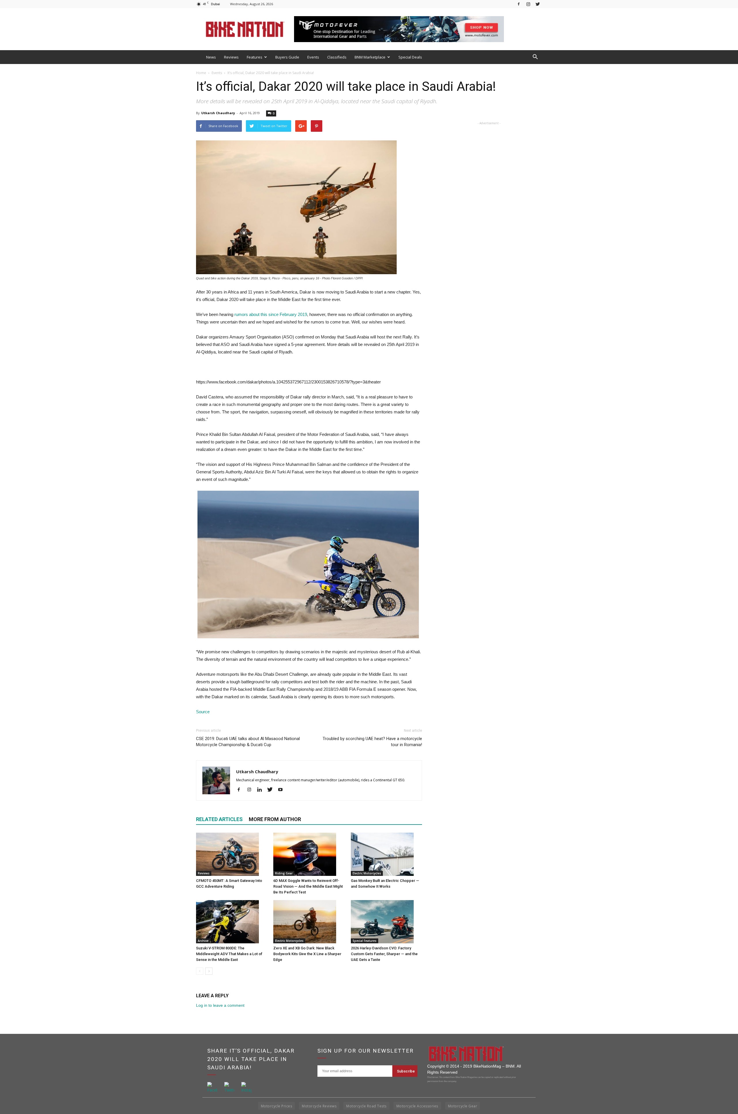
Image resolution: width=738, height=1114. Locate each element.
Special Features (364, 941)
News (211, 57)
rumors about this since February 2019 (270, 314)
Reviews (231, 57)
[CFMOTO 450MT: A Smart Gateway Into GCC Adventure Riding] (231, 854)
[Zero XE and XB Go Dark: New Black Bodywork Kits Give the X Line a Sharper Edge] (308, 921)
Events (313, 57)
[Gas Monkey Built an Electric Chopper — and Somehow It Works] (386, 854)
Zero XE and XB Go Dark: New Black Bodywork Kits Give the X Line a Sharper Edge (307, 954)
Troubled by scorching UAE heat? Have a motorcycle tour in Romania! (372, 741)
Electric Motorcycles (367, 873)
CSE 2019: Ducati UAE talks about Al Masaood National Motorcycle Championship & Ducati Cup (248, 741)
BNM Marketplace (370, 57)
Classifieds (337, 57)
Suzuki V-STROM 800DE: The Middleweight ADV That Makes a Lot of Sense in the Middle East (229, 954)
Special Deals (410, 57)
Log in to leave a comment (220, 1005)
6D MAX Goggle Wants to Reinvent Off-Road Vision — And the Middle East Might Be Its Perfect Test (308, 886)
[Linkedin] (261, 789)
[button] (535, 57)
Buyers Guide (287, 57)
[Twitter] (537, 4)
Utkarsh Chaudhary (218, 113)
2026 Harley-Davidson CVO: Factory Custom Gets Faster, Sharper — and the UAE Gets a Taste (384, 954)
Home (201, 72)
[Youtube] (282, 789)
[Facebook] (518, 4)
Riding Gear (284, 873)
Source (203, 711)
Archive (203, 941)
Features (254, 57)
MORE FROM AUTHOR (275, 819)
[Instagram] (528, 4)
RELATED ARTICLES (219, 819)
